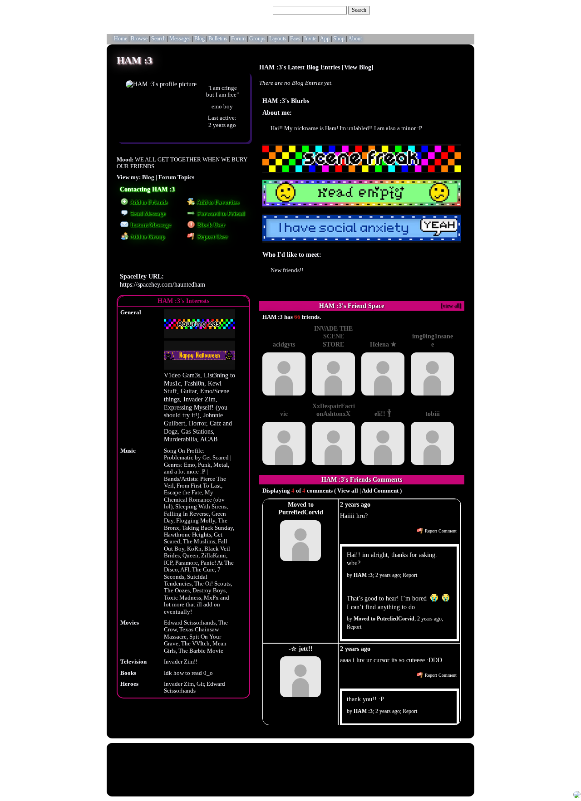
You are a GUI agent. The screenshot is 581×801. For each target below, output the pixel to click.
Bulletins (217, 38)
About (355, 38)
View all (347, 491)
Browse (139, 38)
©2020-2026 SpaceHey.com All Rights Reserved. (291, 787)
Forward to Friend (220, 213)
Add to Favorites (217, 202)
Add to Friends (148, 202)
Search (359, 10)
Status (370, 777)
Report (410, 575)
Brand (231, 777)
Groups (257, 38)
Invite (310, 38)
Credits (247, 777)
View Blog (357, 67)
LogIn (442, 10)
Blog (199, 38)
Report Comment (440, 530)
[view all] (451, 305)
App (325, 38)
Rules (206, 777)
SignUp (461, 10)
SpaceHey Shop (394, 777)
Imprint (308, 777)
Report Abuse (349, 777)
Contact (326, 777)
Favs (295, 38)
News (192, 777)
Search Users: (256, 10)
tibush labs (308, 754)
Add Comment (380, 491)
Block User (210, 225)
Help (427, 10)
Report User (212, 237)
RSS (262, 777)
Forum (238, 38)
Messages (180, 38)
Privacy (291, 777)
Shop (339, 38)
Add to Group (147, 237)
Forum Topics (176, 177)
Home (120, 38)
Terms (275, 777)
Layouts (277, 38)
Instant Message (150, 225)
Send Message (147, 213)
